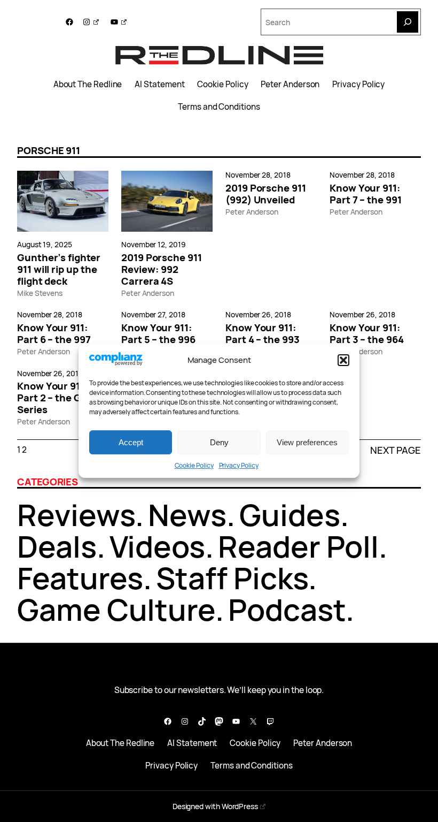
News (187, 514)
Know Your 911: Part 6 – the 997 (54, 333)
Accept (131, 442)
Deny (219, 442)
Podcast (287, 609)
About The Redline (87, 84)
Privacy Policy (239, 465)
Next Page (395, 450)
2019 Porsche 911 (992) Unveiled (265, 194)
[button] (343, 360)
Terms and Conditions (219, 107)
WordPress (240, 806)
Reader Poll (298, 546)
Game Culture (116, 609)
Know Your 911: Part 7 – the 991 (366, 194)
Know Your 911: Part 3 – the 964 (367, 333)
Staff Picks (232, 577)
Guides (289, 514)
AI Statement (159, 84)
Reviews (76, 514)
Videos (158, 546)
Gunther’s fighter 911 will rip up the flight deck (58, 269)
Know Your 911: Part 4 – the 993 (262, 333)
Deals (57, 546)
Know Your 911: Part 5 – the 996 (158, 333)
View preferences (307, 442)
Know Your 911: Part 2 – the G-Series (52, 397)
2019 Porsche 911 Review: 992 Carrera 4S (161, 269)
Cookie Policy (194, 465)
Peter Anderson (290, 84)
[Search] (407, 22)
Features (80, 577)
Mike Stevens (39, 293)
